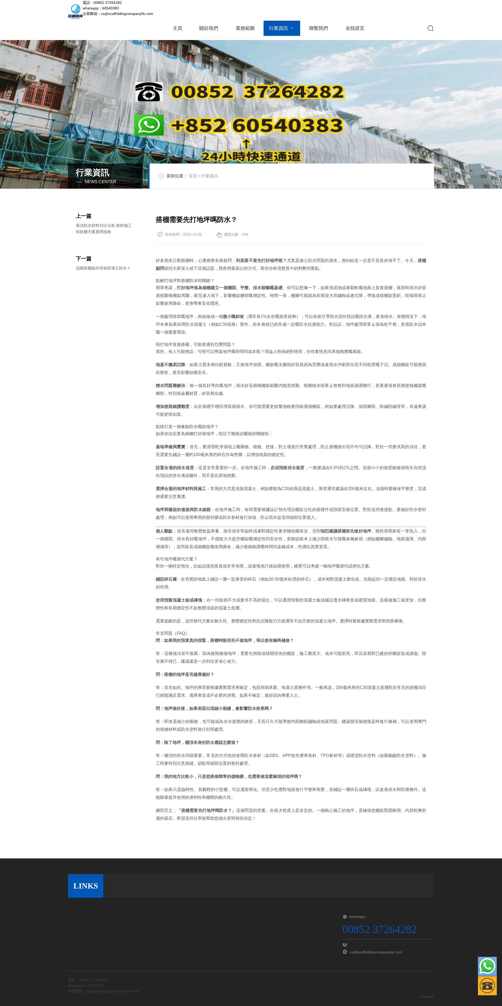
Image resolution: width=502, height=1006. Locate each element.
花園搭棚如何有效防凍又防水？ (103, 268)
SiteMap (427, 996)
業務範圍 (245, 28)
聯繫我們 (318, 28)
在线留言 (355, 28)
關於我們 (208, 28)
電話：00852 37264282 (102, 3)
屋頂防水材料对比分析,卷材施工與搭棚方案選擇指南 (104, 228)
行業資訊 (278, 28)
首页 (193, 176)
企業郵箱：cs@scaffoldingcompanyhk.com (118, 14)
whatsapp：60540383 (101, 8)
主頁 (177, 28)
